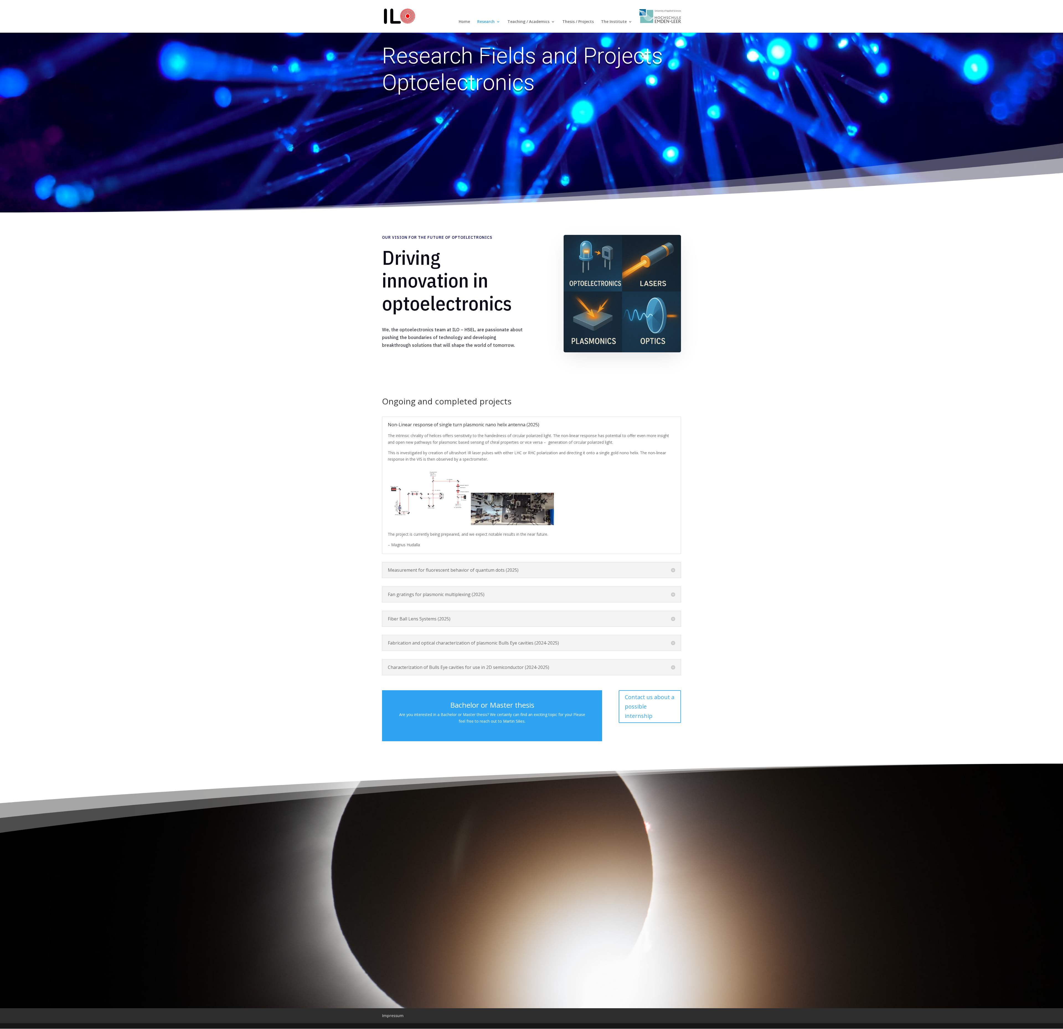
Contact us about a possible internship (649, 706)
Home (464, 22)
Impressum (393, 1015)
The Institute (614, 22)
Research (486, 22)
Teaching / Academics (528, 22)
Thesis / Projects (578, 22)
